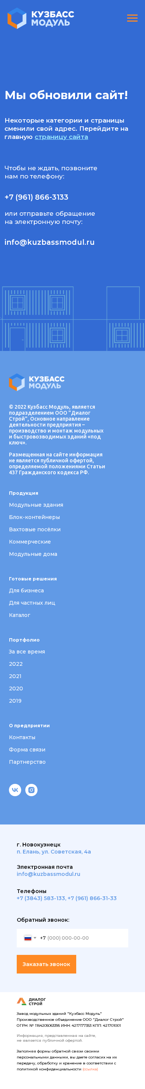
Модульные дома (33, 554)
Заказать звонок (46, 964)
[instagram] (31, 794)
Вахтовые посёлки (35, 529)
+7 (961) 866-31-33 (92, 898)
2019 (15, 700)
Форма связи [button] (27, 749)
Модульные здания (36, 504)
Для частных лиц (32, 602)
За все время (27, 651)
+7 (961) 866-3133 (36, 197)
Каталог (19, 615)
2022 (16, 664)
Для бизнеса (26, 590)
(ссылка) (90, 1069)
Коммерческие (30, 541)
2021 (15, 676)
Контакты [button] (22, 737)
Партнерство (27, 762)
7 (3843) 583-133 (42, 898)
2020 (16, 688)
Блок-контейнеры (34, 517)
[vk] (15, 794)
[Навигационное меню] (132, 18)
